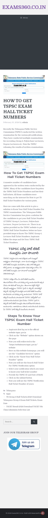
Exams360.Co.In (24, 7)
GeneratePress (36, 513)
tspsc (8, 394)
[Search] (34, 421)
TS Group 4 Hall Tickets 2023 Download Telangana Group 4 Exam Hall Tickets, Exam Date (22, 400)
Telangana (11, 391)
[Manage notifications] (43, 513)
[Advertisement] (24, 46)
